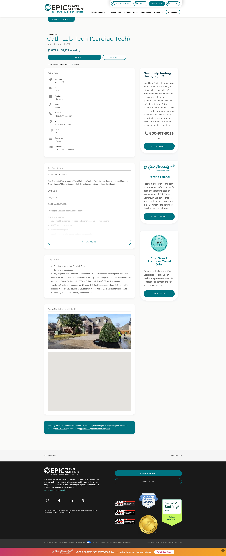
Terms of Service (112, 542)
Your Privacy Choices (98, 542)
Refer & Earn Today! (164, 552)
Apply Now (157, 4)
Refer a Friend (159, 216)
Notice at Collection (124, 542)
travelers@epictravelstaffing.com (86, 510)
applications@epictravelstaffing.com (94, 429)
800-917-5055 (61, 429)
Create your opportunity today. (55, 490)
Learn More (159, 294)
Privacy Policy (80, 542)
